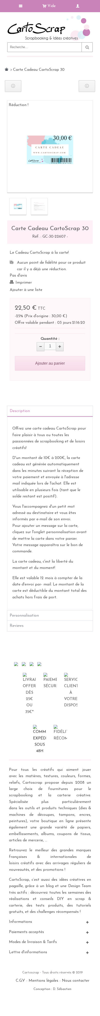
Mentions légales (43, 981)
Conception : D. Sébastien (52, 989)
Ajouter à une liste (26, 290)
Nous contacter (75, 981)
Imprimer (24, 283)
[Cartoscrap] (50, 17)
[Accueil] (6, 69)
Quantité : (50, 339)
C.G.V (20, 981)
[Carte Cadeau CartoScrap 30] (18, 206)
